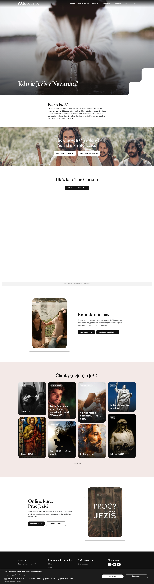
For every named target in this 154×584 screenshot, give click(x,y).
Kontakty (118, 4)
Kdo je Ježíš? (83, 4)
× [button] (152, 570)
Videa (94, 4)
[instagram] (109, 564)
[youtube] (114, 564)
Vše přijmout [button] (113, 576)
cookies (87, 283)
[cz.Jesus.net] (28, 3)
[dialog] (77, 576)
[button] (51, 582)
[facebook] (119, 564)
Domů (72, 4)
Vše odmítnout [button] (136, 576)
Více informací (27, 576)
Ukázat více (77, 464)
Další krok (106, 4)
